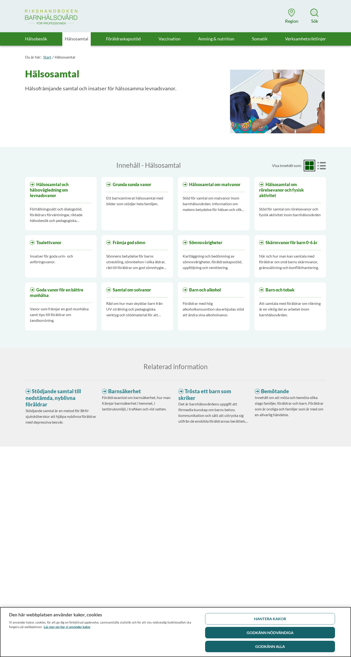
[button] (291, 16)
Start (47, 57)
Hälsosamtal (65, 57)
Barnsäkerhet (124, 391)
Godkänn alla (270, 646)
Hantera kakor (270, 618)
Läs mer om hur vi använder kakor (67, 627)
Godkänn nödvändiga (270, 632)
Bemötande (275, 391)
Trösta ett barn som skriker (204, 394)
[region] (175, 632)
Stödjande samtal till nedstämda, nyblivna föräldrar (53, 398)
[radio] (309, 165)
